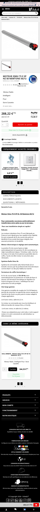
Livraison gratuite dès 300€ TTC (20, 1)
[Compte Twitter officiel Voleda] (12, 500)
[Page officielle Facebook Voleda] (8, 500)
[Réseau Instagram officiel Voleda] (25, 500)
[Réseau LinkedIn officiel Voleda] (16, 500)
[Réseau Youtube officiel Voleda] (21, 500)
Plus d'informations (7, 144)
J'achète (13, 369)
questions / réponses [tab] (14, 202)
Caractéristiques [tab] (12, 196)
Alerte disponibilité (20, 135)
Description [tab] (9, 192)
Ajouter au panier (25, 125)
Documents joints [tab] (12, 199)
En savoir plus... (8, 106)
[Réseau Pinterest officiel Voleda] (29, 500)
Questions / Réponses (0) (23, 85)
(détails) (31, 5)
